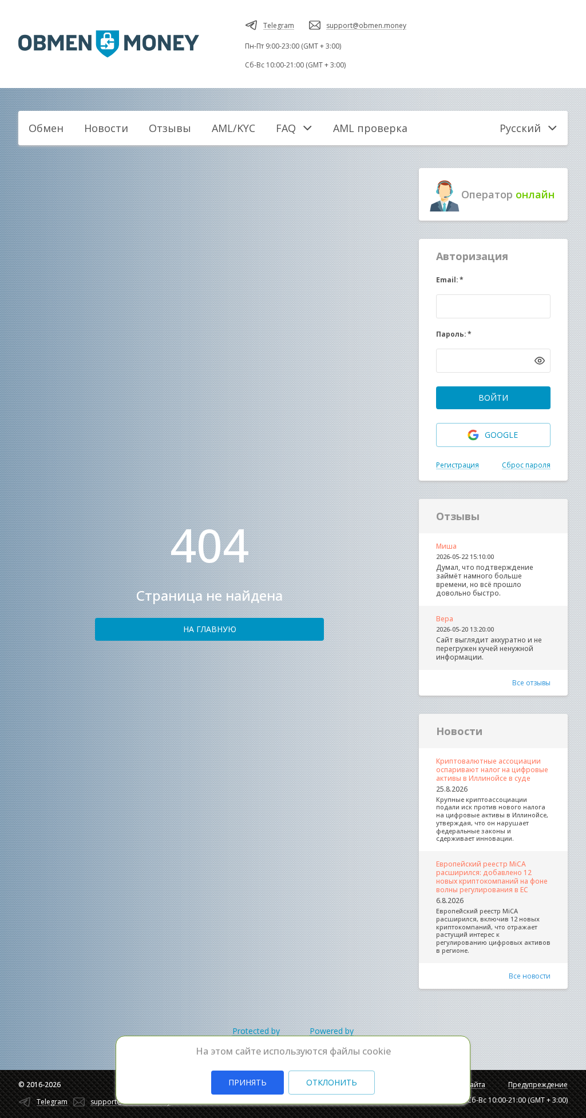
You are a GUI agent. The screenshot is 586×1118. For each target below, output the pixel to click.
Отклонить (331, 1082)
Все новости (530, 976)
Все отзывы (531, 683)
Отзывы (170, 128)
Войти (493, 397)
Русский (520, 128)
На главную (209, 629)
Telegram (278, 25)
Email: (450, 280)
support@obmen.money (366, 25)
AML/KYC (233, 128)
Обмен (46, 128)
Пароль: (454, 334)
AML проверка (370, 128)
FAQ (286, 128)
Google (501, 434)
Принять (247, 1082)
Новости (106, 128)
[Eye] (539, 360)
